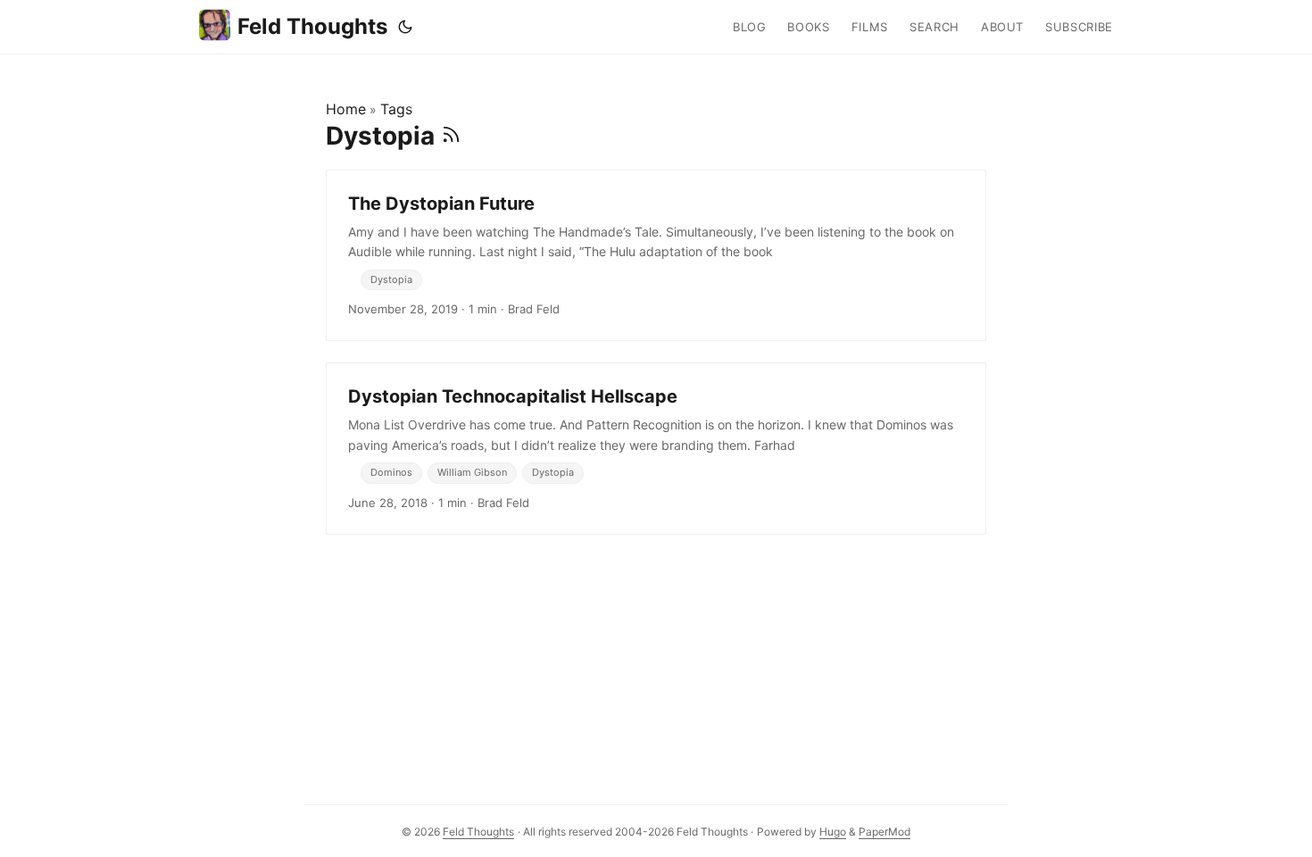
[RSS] (451, 136)
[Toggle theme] (405, 27)
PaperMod (884, 831)
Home (346, 109)
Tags (396, 109)
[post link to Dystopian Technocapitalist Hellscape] (656, 448)
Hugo (832, 831)
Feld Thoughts (312, 26)
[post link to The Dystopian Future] (656, 255)
